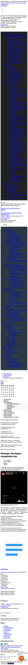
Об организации (8, 627)
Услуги (6, 632)
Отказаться (10, 663)
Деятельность (8, 629)
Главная (6, 626)
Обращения (7, 633)
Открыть (3, 572)
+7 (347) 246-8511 (6, 605)
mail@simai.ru (4, 607)
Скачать (8, 572)
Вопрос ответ (8, 635)
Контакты (6, 636)
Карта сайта (7, 638)
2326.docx (4, 569)
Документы (7, 630)
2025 (2, 382)
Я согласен (4, 663)
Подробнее (4, 6)
